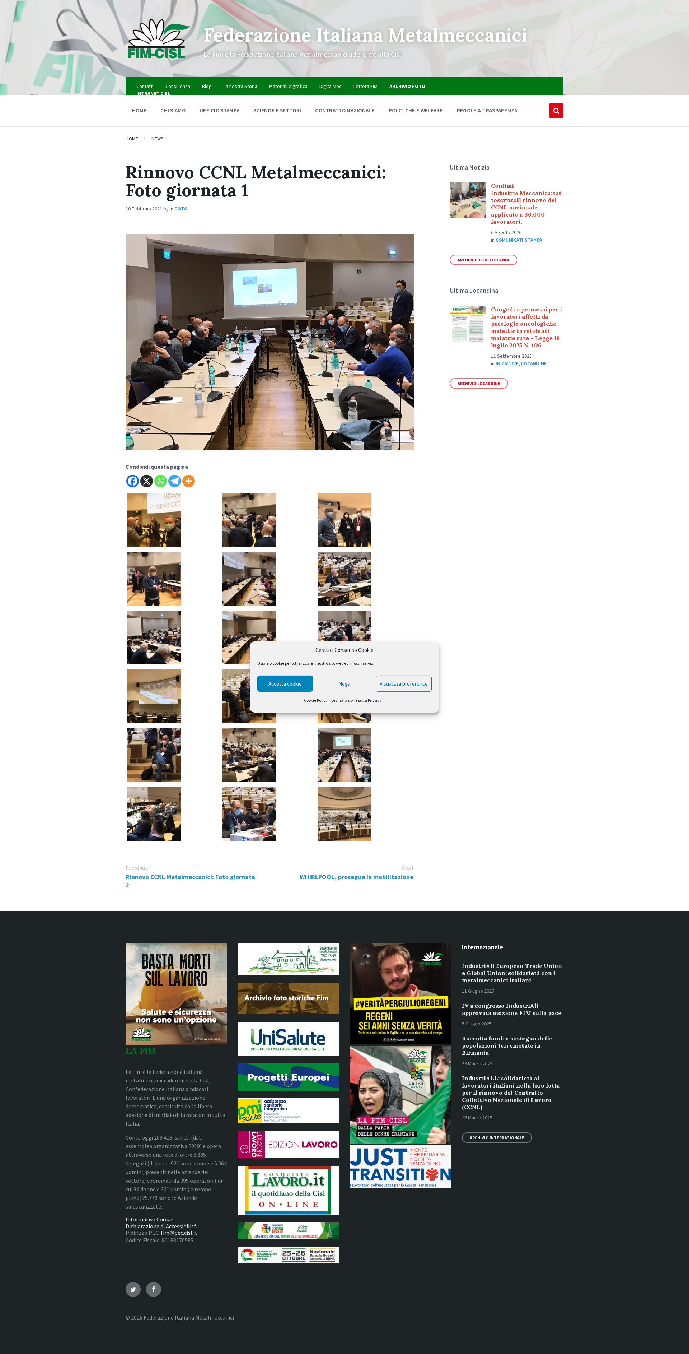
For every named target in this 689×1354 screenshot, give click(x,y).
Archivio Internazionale (497, 1137)
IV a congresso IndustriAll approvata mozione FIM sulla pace (511, 1009)
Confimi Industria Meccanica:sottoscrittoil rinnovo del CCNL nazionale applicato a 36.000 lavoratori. (526, 203)
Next (407, 868)
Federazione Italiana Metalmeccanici (365, 35)
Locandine (534, 363)
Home (132, 139)
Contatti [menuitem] (145, 86)
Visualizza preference (404, 683)
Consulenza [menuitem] (177, 86)
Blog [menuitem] (207, 86)
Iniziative (507, 363)
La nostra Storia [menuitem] (240, 86)
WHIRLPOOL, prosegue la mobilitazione (356, 877)
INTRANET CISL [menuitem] (153, 93)
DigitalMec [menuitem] (330, 86)
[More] (188, 481)
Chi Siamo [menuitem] (173, 110)
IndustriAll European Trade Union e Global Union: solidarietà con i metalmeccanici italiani (512, 973)
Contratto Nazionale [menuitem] (345, 110)
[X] (146, 481)
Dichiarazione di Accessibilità (161, 1226)
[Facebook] (132, 481)
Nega (344, 683)
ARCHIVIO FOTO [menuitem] (407, 86)
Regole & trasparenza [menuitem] (487, 110)
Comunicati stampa (519, 240)
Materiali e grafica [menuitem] (288, 86)
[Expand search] (556, 110)
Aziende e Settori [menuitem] (277, 110)
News (157, 139)
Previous (137, 868)
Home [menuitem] (139, 110)
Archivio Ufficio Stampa (484, 260)
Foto (181, 208)
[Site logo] (159, 63)
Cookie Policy (316, 700)
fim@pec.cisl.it (179, 1232)
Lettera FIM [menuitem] (365, 86)
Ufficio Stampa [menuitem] (219, 110)
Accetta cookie (285, 683)
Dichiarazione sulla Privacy (356, 700)
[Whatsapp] (160, 481)
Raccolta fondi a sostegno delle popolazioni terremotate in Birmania (507, 1045)
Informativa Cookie (149, 1219)
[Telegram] (174, 481)
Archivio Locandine (479, 383)
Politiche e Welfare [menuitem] (416, 110)
